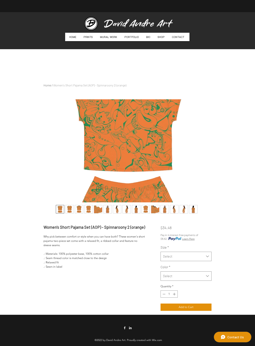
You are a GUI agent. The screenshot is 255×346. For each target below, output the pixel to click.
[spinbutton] (169, 294)
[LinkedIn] (130, 328)
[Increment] (174, 294)
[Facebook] (125, 328)
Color (165, 267)
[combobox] (186, 256)
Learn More (188, 238)
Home (47, 85)
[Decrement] (163, 294)
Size (165, 247)
